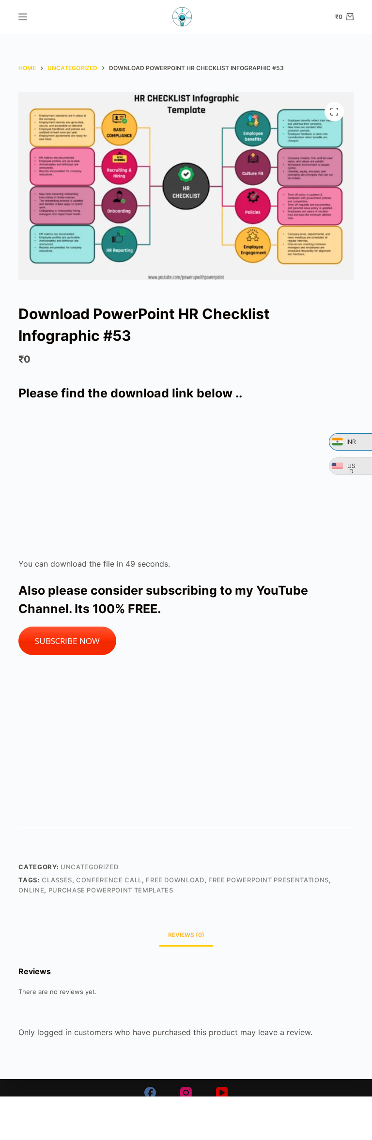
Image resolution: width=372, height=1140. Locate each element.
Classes (57, 880)
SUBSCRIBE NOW (67, 640)
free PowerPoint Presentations (268, 880)
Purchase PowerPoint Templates (110, 890)
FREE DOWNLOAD (175, 880)
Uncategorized (89, 867)
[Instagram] (186, 1092)
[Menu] (22, 17)
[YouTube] (222, 1092)
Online (31, 890)
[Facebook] (150, 1092)
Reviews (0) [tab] (186, 934)
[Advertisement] (186, 480)
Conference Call (109, 880)
